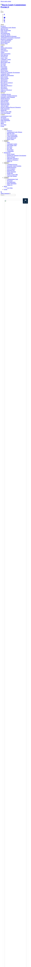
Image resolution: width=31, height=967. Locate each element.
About (5, 129)
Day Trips (3, 65)
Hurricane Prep (4, 101)
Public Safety (4, 32)
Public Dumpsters (5, 108)
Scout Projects (4, 50)
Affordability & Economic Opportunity (10, 37)
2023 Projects (4, 81)
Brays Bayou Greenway (7, 82)
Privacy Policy (4, 43)
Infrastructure (4, 69)
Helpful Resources (5, 98)
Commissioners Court (6, 116)
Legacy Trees (4, 58)
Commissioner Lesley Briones (8, 27)
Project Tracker (4, 71)
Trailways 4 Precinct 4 (6, 90)
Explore (6, 141)
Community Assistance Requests (9, 95)
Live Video (3, 124)
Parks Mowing (4, 55)
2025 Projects (4, 84)
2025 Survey (4, 87)
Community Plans (5, 74)
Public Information (5, 120)
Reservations (4, 66)
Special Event (4, 56)
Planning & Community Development (10, 72)
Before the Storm (5, 103)
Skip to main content (6, 1)
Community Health (5, 34)
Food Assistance (5, 100)
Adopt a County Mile (6, 111)
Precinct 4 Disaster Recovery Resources (11, 107)
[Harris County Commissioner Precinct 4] (15, 7)
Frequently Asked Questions (8, 97)
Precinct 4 (3, 26)
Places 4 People (5, 78)
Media (2, 123)
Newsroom (3, 117)
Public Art (3, 91)
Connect (6, 177)
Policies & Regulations (6, 48)
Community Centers (6, 59)
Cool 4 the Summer (5, 113)
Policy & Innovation (6, 30)
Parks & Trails (4, 77)
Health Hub (4, 110)
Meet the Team (4, 29)
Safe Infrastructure (5, 33)
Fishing (2, 52)
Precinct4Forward (5, 42)
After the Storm (4, 106)
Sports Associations (5, 53)
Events (2, 126)
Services (6, 163)
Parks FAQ (3, 49)
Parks (2, 46)
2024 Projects (4, 79)
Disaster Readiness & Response (9, 36)
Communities (4, 68)
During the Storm (5, 104)
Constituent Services (6, 94)
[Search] (4, 22)
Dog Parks (3, 63)
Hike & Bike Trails (5, 62)
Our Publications (5, 119)
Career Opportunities (6, 40)
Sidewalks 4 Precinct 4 (6, 85)
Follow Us (3, 122)
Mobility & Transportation (7, 75)
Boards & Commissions (7, 39)
